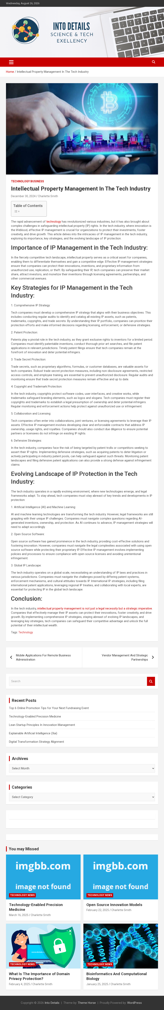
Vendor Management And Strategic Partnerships (125, 657)
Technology (25, 632)
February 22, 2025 (97, 910)
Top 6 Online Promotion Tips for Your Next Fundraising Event (49, 708)
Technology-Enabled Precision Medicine (35, 716)
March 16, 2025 (18, 915)
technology (53, 221)
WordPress (134, 1003)
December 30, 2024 (23, 196)
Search (151, 681)
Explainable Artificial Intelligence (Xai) (33, 733)
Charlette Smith (48, 196)
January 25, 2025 (97, 984)
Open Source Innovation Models (114, 904)
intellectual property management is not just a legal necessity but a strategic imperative (94, 608)
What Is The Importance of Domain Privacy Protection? (39, 976)
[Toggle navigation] (11, 62)
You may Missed (24, 849)
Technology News (22, 895)
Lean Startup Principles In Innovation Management (42, 725)
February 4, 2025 (19, 984)
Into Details (52, 1003)
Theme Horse (87, 1003)
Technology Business (27, 181)
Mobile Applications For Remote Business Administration (43, 657)
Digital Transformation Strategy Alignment (36, 742)
